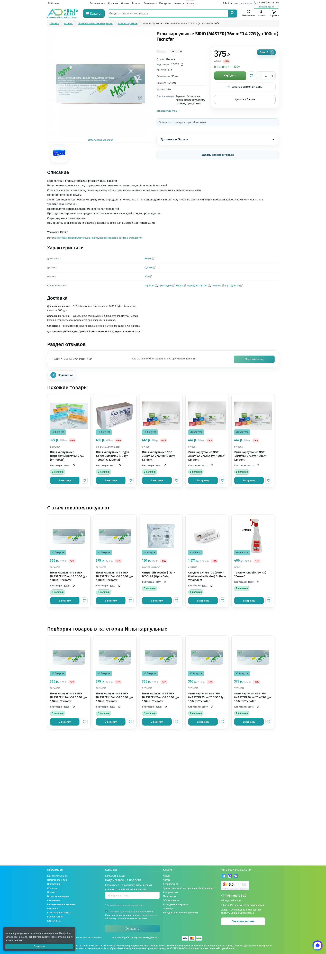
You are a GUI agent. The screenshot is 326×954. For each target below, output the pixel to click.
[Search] (232, 13)
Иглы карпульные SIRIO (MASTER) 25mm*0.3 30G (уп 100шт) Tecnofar (68, 576)
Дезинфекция (170, 884)
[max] (230, 876)
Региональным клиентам (61, 904)
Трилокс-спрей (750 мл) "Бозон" (250, 574)
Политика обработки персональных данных (134, 937)
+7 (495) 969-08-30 (233, 896)
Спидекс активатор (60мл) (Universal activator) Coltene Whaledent (207, 576)
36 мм (148, 258)
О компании (96, 3)
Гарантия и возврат (58, 896)
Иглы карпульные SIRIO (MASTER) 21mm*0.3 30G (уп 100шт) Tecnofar (160, 697)
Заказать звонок (266, 7)
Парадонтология (108, 237)
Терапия (149, 285)
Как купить (165, 3)
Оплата (125, 3)
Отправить (132, 928)
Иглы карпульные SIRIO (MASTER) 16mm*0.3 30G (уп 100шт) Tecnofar (114, 576)
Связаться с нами (115, 875)
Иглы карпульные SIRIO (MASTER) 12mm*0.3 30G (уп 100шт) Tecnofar (68, 697)
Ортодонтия (135, 237)
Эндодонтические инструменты (180, 912)
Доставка (113, 3)
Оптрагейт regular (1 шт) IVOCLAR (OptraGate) (158, 574)
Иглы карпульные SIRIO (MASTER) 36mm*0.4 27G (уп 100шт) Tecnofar (252, 697)
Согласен (39, 946)
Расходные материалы (175, 904)
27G (146, 276)
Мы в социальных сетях (236, 869)
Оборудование (171, 900)
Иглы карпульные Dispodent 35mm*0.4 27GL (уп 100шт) (67, 455)
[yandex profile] (250, 886)
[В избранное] (251, 75)
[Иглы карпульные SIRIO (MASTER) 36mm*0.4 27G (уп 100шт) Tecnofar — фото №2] (59, 153)
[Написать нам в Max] (317, 945)
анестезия (61, 237)
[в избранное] (84, 480)
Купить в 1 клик (245, 99)
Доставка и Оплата (174, 139)
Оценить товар (254, 359)
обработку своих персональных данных (126, 918)
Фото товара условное (100, 140)
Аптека (167, 880)
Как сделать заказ (57, 875)
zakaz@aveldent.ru (231, 900)
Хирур (179, 285)
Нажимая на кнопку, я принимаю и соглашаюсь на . (131, 915)
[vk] (236, 876)
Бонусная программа (59, 912)
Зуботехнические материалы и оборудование (188, 888)
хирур (95, 237)
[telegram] (224, 876)
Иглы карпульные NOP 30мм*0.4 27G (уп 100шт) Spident (158, 455)
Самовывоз (150, 3)
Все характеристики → (168, 111)
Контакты (179, 3)
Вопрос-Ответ (55, 916)
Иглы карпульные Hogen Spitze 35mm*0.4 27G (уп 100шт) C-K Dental (112, 455)
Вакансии (52, 908)
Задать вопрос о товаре (218, 154)
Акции (190, 3)
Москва (55, 3)
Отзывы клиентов (57, 880)
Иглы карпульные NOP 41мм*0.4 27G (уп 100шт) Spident (250, 455)
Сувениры (168, 908)
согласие (61, 936)
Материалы (169, 896)
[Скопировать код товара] (182, 64)
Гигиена (123, 237)
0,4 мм (148, 267)
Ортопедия (84, 237)
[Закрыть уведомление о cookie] (72, 930)
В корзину (65, 480)
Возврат (136, 3)
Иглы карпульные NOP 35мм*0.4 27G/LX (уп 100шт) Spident (206, 455)
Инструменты (170, 892)
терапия (72, 237)
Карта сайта (54, 920)
